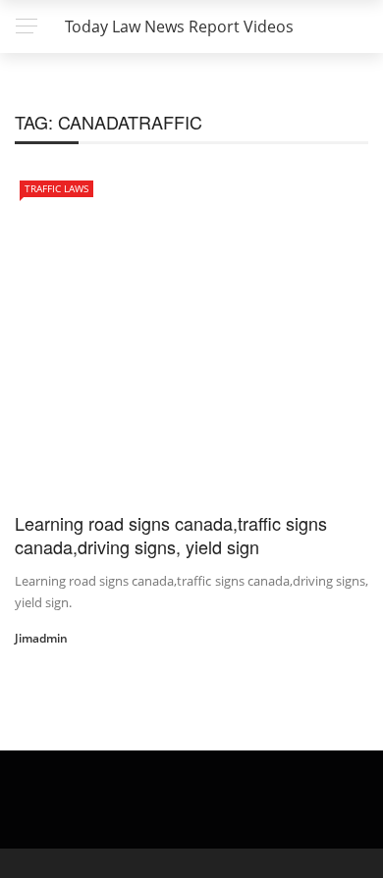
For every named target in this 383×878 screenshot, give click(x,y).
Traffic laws (56, 188)
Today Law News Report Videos (179, 26)
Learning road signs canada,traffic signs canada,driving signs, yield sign (171, 534)
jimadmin (41, 638)
